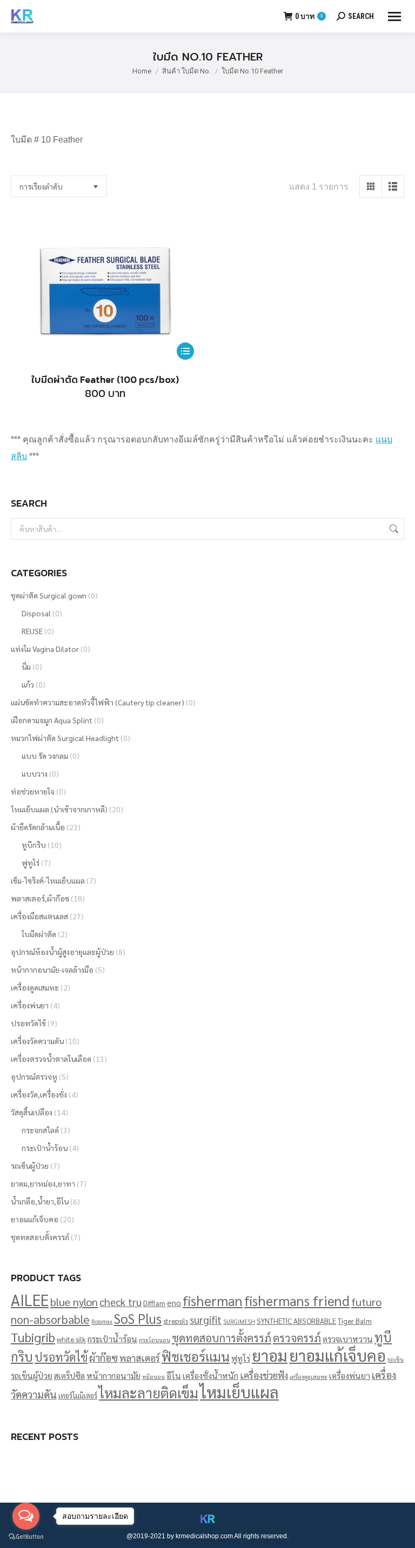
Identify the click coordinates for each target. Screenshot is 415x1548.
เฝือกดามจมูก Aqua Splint (51, 720)
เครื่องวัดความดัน (37, 1041)
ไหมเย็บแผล (239, 1392)
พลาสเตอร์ (139, 1357)
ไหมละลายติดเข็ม (148, 1392)
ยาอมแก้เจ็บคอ (34, 1219)
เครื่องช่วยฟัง (264, 1375)
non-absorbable (50, 1319)
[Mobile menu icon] (394, 16)
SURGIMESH (239, 1321)
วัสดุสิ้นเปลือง (31, 1112)
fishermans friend (297, 1300)
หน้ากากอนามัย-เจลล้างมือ (52, 969)
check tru (120, 1301)
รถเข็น (395, 1359)
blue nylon (74, 1301)
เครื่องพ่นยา (30, 1005)
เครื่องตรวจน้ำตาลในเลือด (51, 1059)
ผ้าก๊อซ (103, 1357)
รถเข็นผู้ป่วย (30, 1165)
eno (174, 1302)
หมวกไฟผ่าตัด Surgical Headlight (65, 738)
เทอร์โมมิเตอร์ (77, 1395)
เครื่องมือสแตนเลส (39, 916)
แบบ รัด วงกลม (45, 755)
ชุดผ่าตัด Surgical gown (48, 595)
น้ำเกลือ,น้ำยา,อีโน (40, 1201)
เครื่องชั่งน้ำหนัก (210, 1375)
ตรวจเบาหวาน (348, 1338)
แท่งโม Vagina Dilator (45, 649)
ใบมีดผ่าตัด (39, 934)
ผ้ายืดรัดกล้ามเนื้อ (38, 827)
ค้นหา (392, 529)
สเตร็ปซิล (69, 1375)
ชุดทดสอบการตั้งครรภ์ (221, 1337)
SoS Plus (138, 1318)
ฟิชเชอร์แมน (196, 1356)
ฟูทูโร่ (30, 862)
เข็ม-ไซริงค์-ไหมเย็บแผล (48, 880)
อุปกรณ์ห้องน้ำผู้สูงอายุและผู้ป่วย (62, 952)
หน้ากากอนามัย (113, 1375)
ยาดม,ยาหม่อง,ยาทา (43, 1183)
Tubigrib (33, 1337)
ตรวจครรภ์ (297, 1337)
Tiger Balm (355, 1320)
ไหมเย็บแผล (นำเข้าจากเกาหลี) (59, 809)
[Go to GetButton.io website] (26, 1536)
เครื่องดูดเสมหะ (35, 987)
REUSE (32, 631)
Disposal (36, 613)
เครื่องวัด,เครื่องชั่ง (39, 1094)
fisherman (213, 1300)
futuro (366, 1301)
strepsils (175, 1320)
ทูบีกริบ (34, 845)
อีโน (173, 1375)
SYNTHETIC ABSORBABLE (296, 1320)
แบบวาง (35, 773)
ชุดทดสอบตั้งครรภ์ (40, 1237)
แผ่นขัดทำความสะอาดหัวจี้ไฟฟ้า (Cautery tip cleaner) (97, 702)
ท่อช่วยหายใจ (33, 791)
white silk (71, 1339)
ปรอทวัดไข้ (28, 1023)
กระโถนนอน (154, 1339)
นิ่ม (26, 666)
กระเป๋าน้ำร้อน (45, 1148)
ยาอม (269, 1355)
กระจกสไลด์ (40, 1130)
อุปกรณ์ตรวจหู (34, 1076)
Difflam (154, 1303)
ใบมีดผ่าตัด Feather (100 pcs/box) (105, 379)
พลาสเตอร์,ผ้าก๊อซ (40, 898)
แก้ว (28, 684)
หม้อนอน (153, 1376)
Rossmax (101, 1321)
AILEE (30, 1300)
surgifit (206, 1319)
